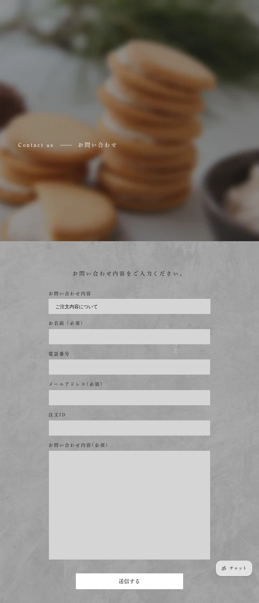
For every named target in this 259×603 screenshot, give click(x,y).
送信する (129, 581)
